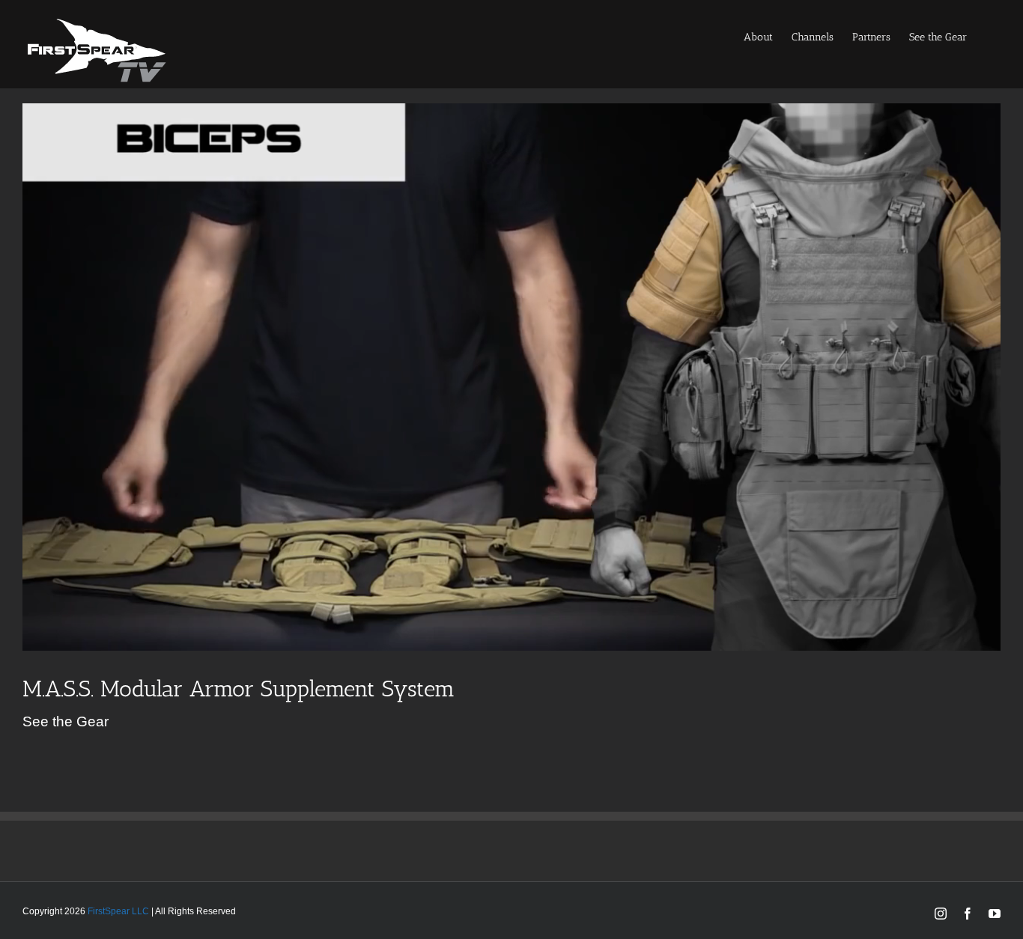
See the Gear (65, 721)
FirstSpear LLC (118, 911)
